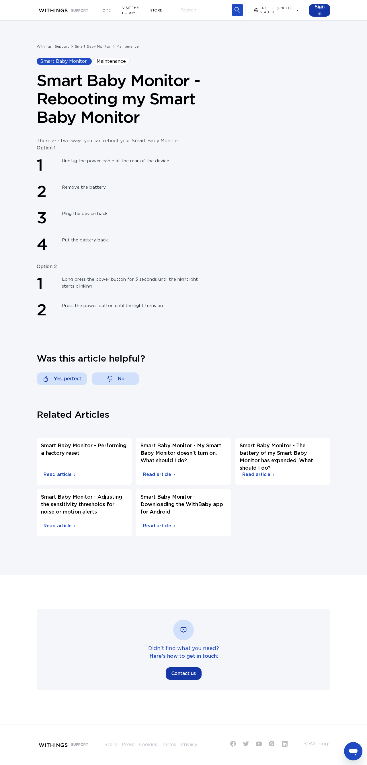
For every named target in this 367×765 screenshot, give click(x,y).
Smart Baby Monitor (93, 46)
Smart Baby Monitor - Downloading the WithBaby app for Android (181, 505)
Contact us (183, 673)
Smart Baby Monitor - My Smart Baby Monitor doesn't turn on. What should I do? (180, 453)
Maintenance (127, 46)
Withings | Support (53, 46)
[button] (319, 10)
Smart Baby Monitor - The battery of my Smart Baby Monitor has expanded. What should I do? (276, 457)
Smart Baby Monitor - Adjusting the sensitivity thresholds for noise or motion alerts (81, 505)
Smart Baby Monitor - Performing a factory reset (83, 449)
